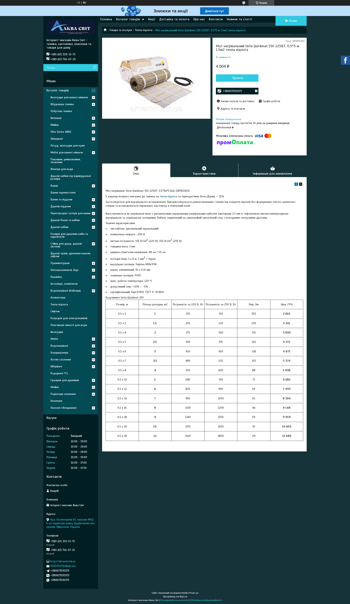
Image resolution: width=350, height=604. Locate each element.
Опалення (56, 401)
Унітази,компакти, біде (64, 270)
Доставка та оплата (174, 19)
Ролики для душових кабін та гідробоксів (69, 235)
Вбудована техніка (62, 104)
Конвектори (57, 297)
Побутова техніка (61, 111)
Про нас (199, 19)
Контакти (216, 19)
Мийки (54, 125)
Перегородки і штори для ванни (70, 213)
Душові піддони (60, 206)
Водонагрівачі (59, 345)
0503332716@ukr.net (63, 566)
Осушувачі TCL (59, 373)
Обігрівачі (56, 366)
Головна (106, 19)
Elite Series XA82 (60, 132)
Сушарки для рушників (64, 380)
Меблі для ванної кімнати (66, 152)
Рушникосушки (59, 263)
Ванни (54, 185)
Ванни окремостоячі (63, 192)
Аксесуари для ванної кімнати (69, 97)
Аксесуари (56, 332)
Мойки (54, 387)
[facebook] (296, 185)
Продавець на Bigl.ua (175, 596)
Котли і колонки (60, 359)
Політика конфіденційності (207, 600)
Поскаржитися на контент (175, 600)
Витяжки (55, 118)
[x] (300, 185)
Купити (238, 78)
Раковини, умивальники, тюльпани (65, 161)
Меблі (54, 339)
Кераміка (56, 277)
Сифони (55, 311)
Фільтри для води (61, 169)
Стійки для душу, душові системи (66, 245)
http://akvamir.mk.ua (62, 561)
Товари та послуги (120, 30)
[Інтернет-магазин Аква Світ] (70, 27)
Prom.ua (193, 592)
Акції (151, 19)
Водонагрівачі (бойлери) (65, 290)
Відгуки (51, 418)
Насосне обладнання (63, 407)
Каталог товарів (128, 19)
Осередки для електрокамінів (69, 318)
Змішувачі (56, 138)
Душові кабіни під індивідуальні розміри (70, 177)
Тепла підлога (143, 30)
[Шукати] (94, 67)
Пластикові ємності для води (68, 325)
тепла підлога (168, 196)
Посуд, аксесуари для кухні (67, 145)
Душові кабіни (59, 227)
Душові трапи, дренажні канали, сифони (70, 255)
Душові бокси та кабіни (65, 220)
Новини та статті (239, 19)
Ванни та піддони (61, 199)
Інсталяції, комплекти (64, 283)
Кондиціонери (59, 352)
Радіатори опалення (63, 394)
